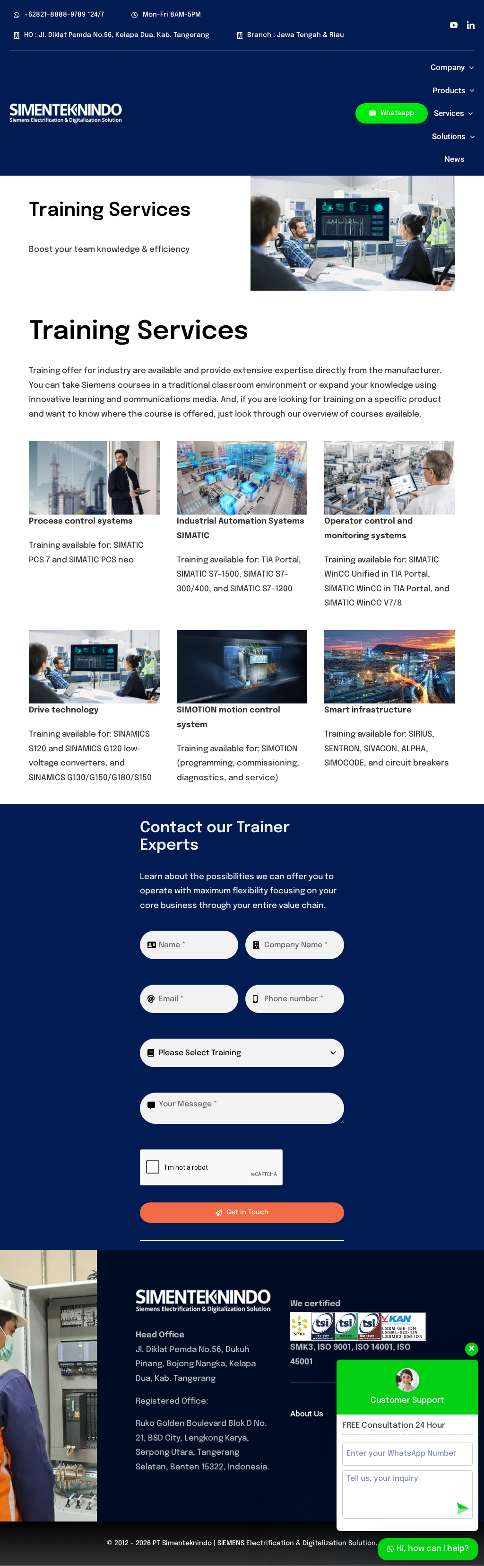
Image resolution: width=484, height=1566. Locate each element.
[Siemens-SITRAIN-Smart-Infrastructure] (204, 1293)
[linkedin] (471, 25)
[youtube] (454, 25)
